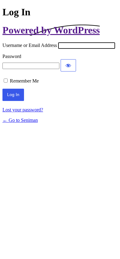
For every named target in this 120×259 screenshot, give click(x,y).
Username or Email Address (29, 45)
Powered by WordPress (51, 30)
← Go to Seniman (20, 120)
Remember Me (24, 80)
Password (11, 56)
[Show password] (68, 65)
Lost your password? (22, 109)
